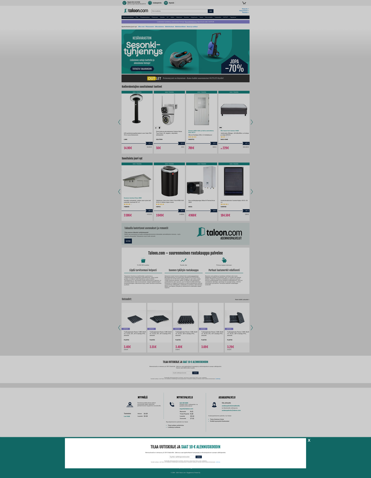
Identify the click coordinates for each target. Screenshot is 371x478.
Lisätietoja (218, 462)
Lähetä (199, 457)
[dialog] (185, 239)
